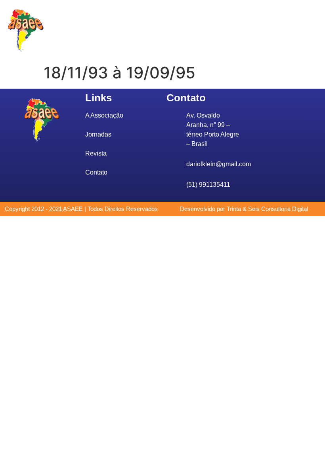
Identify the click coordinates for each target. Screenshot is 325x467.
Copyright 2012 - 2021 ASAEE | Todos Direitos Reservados (81, 208)
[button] (145, 30)
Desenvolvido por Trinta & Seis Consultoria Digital (244, 208)
